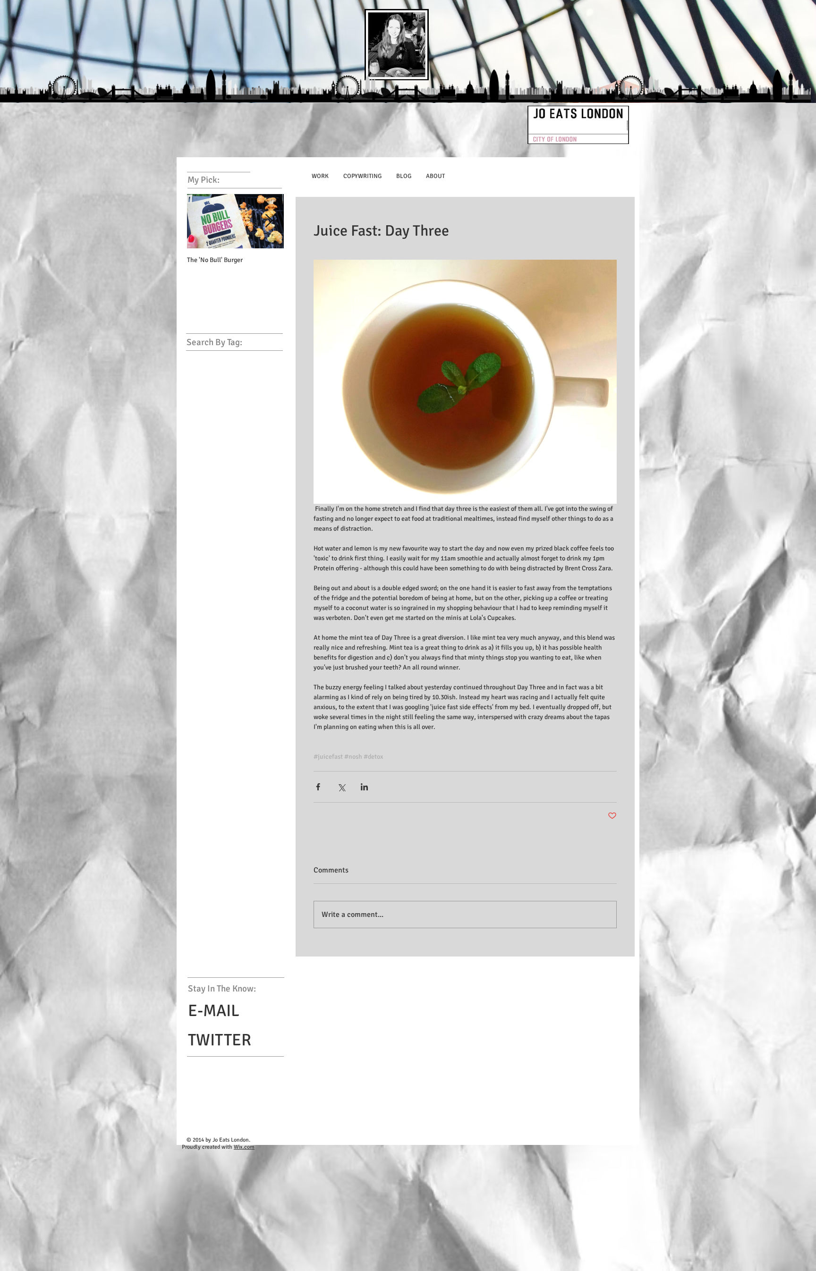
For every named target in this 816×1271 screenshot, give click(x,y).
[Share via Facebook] (318, 786)
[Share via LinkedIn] (364, 786)
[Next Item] (268, 221)
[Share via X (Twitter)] (341, 786)
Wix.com (244, 1147)
